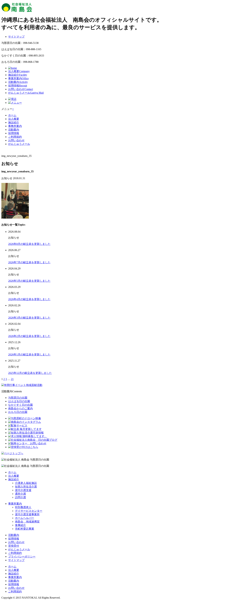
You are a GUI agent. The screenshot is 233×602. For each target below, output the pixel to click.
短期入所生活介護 (26, 486)
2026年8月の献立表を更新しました (29, 243)
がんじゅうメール (26, 92)
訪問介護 (20, 497)
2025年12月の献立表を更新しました (30, 372)
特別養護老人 (23, 507)
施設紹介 (17, 74)
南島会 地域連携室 (27, 521)
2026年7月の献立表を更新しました (29, 262)
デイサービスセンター (28, 510)
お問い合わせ (20, 89)
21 (12, 379)
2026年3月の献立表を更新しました (29, 317)
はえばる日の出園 (19, 401)
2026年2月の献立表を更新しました (29, 336)
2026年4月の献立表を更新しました (29, 299)
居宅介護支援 (23, 490)
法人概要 (19, 71)
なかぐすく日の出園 (20, 404)
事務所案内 (15, 126)
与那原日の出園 (17, 397)
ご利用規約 (15, 136)
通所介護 (20, 493)
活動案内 (18, 82)
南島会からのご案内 (20, 408)
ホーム (12, 115)
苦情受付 (13, 545)
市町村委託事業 (24, 528)
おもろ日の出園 (17, 412)
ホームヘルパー (24, 518)
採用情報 (17, 85)
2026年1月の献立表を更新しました (29, 354)
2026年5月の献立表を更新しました (29, 280)
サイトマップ (16, 36)
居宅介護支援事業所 (27, 514)
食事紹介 (20, 525)
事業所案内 (18, 78)
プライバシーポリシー (21, 556)
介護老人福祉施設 (26, 483)
